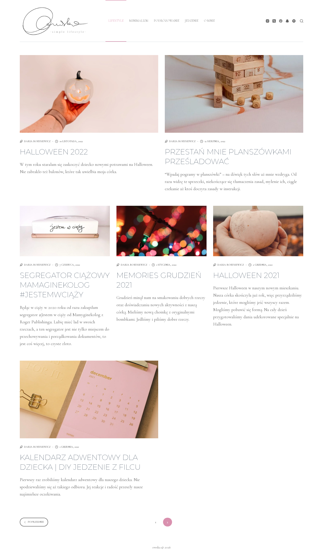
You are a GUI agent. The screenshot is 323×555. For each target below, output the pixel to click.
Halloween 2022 (54, 151)
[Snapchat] (287, 21)
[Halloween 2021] (258, 231)
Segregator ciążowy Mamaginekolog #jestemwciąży (65, 285)
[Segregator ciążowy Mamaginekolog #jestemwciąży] (65, 231)
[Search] (301, 21)
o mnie (209, 21)
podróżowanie (166, 21)
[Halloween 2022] (89, 94)
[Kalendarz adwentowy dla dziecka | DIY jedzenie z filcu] (89, 399)
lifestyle (116, 21)
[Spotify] (294, 21)
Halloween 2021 (246, 275)
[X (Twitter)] (274, 21)
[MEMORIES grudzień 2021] (161, 231)
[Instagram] (267, 21)
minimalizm (138, 21)
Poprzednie (36, 521)
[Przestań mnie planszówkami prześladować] (234, 94)
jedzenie (191, 21)
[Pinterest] (280, 21)
